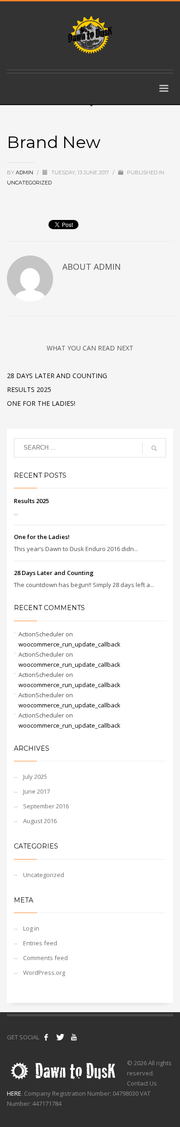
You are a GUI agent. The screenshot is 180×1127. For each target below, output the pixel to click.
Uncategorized (29, 182)
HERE (14, 1093)
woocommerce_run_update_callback (69, 644)
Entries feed (40, 943)
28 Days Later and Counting (57, 375)
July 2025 (35, 776)
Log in (31, 928)
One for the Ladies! (41, 403)
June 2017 (36, 791)
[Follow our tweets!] (60, 1037)
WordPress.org (44, 972)
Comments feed (45, 958)
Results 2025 (29, 389)
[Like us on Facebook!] (46, 1037)
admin (25, 172)
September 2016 (46, 806)
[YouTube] (74, 1037)
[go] (154, 448)
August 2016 (40, 821)
